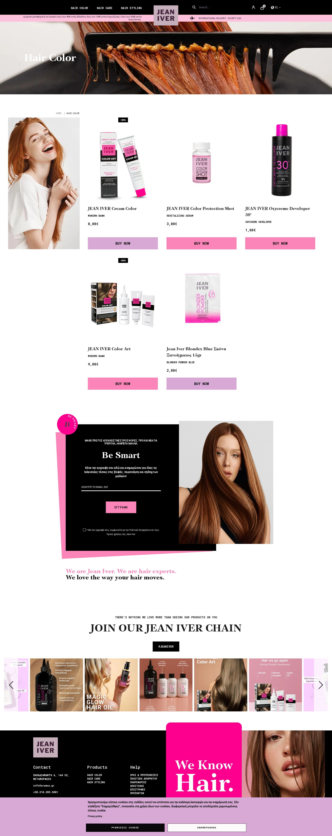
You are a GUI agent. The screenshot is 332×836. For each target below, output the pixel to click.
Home (59, 113)
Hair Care (104, 8)
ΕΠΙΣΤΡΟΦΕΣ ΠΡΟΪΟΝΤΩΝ (137, 791)
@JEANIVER (166, 646)
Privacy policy (95, 816)
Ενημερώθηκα (206, 827)
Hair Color (79, 8)
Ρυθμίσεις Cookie (125, 827)
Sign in (253, 8)
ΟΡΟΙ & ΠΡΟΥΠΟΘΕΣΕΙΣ (144, 775)
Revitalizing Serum (180, 215)
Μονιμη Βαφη (96, 215)
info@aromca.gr (43, 785)
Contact (42, 767)
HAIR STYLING (96, 782)
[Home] (166, 15)
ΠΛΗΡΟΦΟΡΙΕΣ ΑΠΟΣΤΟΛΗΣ (138, 784)
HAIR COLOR (94, 775)
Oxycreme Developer (258, 222)
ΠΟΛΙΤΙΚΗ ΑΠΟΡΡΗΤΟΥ (143, 778)
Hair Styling (131, 8)
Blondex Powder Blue (181, 362)
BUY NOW (123, 243)
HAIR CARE (93, 778)
